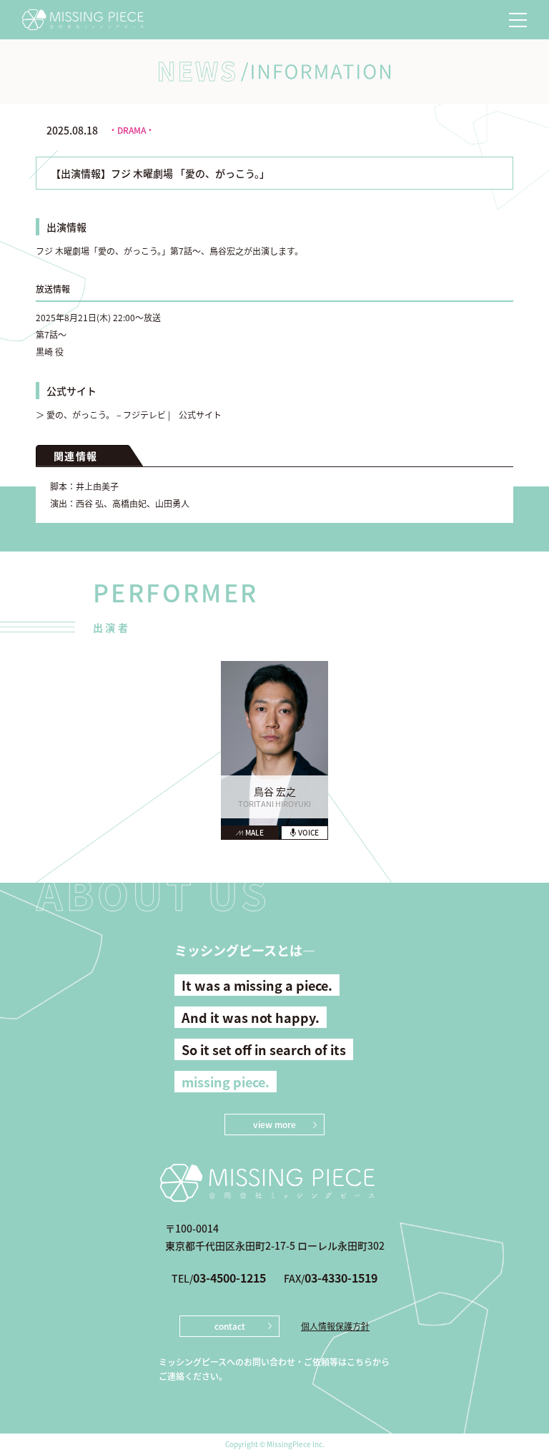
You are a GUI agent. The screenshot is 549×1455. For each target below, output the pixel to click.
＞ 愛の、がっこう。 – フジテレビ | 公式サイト (129, 414)
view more (274, 1124)
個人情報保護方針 (335, 1326)
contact (229, 1326)
